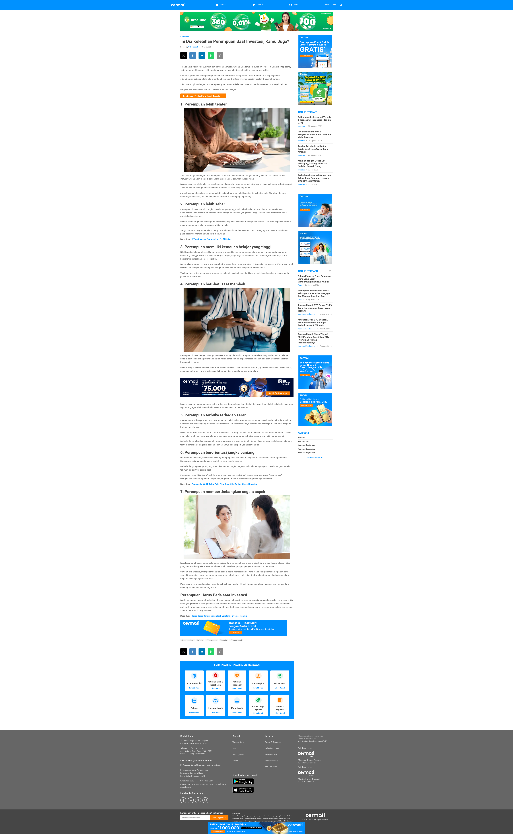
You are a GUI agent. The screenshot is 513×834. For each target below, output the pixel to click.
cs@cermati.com (198, 754)
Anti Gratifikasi (271, 767)
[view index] (330, 271)
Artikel (235, 760)
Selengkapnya (314, 457)
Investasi (184, 36)
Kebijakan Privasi (272, 748)
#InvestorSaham (187, 640)
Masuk (326, 5)
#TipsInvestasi (236, 640)
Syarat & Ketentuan (273, 742)
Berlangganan (219, 818)
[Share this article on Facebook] (192, 55)
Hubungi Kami (238, 754)
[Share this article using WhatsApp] (211, 55)
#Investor (223, 640)
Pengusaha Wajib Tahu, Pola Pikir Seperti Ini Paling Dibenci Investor (224, 484)
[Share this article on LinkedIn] (202, 55)
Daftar (334, 5)
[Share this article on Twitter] (183, 55)
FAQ (234, 748)
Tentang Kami (238, 742)
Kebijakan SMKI (271, 754)
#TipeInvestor (211, 640)
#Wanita (200, 640)
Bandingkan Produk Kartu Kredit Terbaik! (202, 96)
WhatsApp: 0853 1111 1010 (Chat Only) (196, 781)
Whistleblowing (271, 760)
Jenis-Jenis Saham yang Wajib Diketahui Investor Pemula (219, 616)
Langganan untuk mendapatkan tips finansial (202, 813)
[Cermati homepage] (315, 815)
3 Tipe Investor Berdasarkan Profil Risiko (211, 239)
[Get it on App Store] (263, 790)
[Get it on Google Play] (263, 781)
